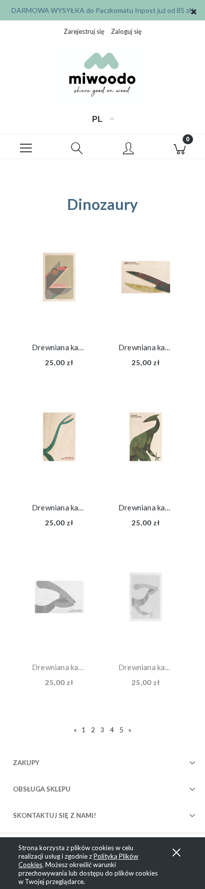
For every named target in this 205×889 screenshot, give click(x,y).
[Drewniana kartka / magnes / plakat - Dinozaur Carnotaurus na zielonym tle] (59, 287)
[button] (25, 146)
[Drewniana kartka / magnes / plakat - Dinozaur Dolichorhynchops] (145, 287)
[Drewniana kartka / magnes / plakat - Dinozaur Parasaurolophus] (59, 607)
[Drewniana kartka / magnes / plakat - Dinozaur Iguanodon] (145, 446)
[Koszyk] (179, 146)
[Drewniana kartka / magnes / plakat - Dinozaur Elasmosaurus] (59, 446)
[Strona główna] (102, 75)
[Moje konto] (128, 148)
